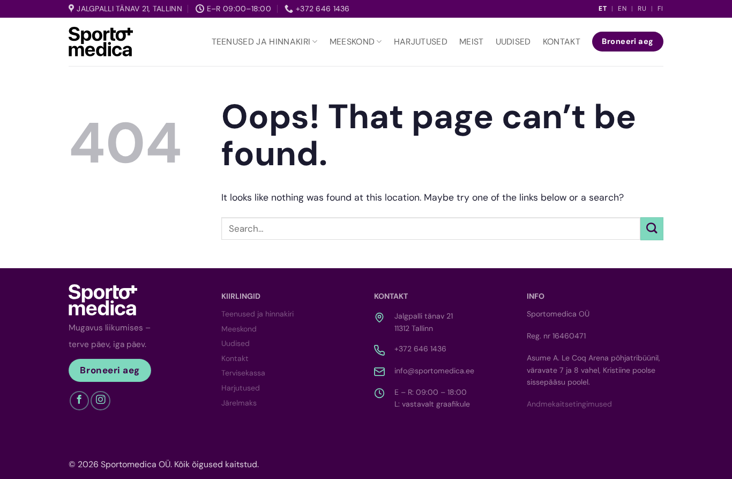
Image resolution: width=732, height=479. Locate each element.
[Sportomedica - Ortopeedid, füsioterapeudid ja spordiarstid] (101, 41)
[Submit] (651, 228)
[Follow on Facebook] (79, 400)
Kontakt (561, 41)
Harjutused (420, 41)
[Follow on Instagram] (100, 400)
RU (642, 8)
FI (660, 8)
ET (603, 8)
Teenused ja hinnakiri (261, 41)
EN (622, 8)
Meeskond (352, 41)
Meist (471, 41)
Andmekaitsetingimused (569, 404)
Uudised (513, 41)
